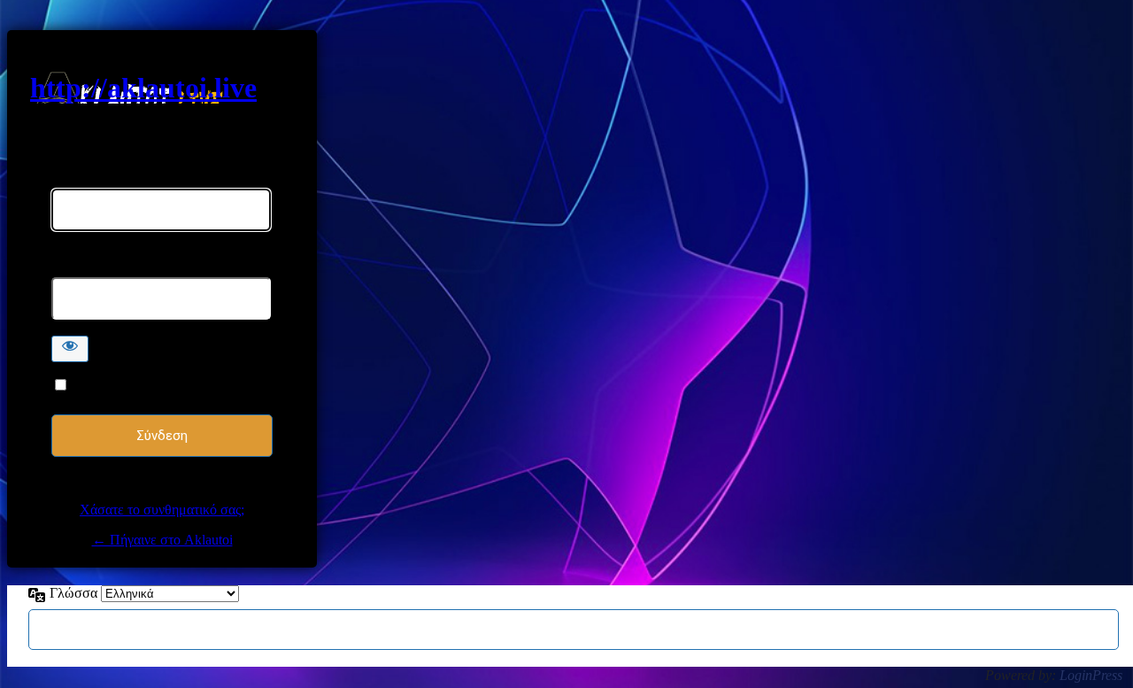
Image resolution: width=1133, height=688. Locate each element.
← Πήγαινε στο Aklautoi (162, 539)
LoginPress (1091, 675)
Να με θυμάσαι (116, 385)
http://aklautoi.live (143, 88)
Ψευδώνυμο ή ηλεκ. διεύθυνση (139, 180)
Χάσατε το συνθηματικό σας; (162, 509)
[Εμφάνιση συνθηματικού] (70, 349)
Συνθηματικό (88, 268)
